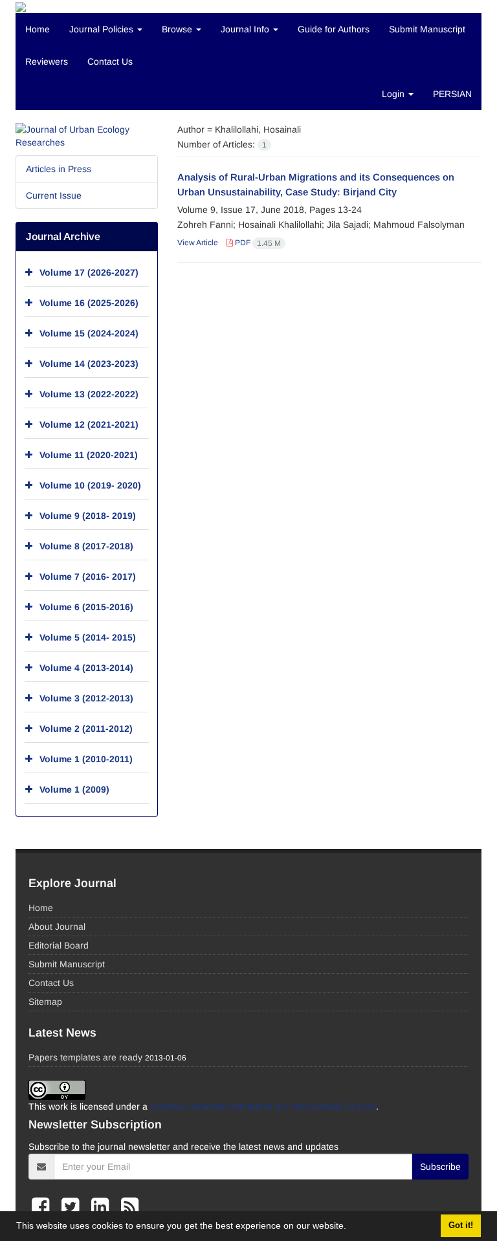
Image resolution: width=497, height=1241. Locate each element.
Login (394, 94)
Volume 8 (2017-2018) (86, 546)
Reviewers (46, 61)
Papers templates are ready (85, 1057)
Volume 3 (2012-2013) (86, 698)
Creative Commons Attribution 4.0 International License (263, 1106)
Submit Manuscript (427, 29)
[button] (351, 1227)
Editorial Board (58, 945)
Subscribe (440, 1166)
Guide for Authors (334, 29)
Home (37, 29)
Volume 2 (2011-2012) (86, 728)
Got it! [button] (460, 1225)
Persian (452, 94)
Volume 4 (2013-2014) (86, 668)
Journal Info (246, 29)
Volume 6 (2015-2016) (86, 607)
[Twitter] (73, 1207)
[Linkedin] (103, 1207)
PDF (257, 242)
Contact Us (110, 61)
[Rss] (130, 1207)
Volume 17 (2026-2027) (88, 272)
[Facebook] (43, 1207)
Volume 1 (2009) (74, 789)
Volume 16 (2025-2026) (88, 303)
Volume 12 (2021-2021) (88, 424)
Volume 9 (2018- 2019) (87, 516)
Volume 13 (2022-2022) (88, 394)
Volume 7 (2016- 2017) (87, 576)
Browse (178, 29)
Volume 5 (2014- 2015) (87, 637)
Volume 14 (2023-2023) (88, 363)
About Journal (56, 926)
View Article (197, 242)
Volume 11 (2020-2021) (88, 455)
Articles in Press (58, 169)
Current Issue (54, 195)
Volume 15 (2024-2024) (88, 333)
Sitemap (45, 1001)
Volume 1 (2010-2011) (86, 759)
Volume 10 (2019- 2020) (90, 485)
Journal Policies (102, 29)
